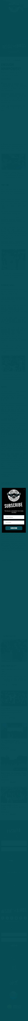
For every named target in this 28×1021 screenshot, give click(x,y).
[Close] (24, 489)
